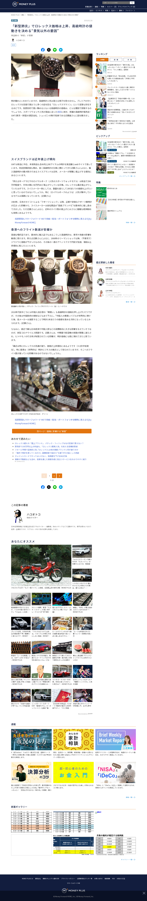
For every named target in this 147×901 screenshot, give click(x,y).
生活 (91, 10)
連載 (96, 6)
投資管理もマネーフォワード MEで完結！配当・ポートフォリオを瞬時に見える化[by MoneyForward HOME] (53, 220)
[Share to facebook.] (43, 50)
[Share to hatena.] (61, 50)
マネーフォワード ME (73, 883)
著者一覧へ (130, 302)
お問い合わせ (98, 878)
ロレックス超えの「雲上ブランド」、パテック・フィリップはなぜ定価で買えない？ (49, 443)
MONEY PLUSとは (27, 878)
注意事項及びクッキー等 (84, 878)
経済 (13, 45)
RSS (113, 878)
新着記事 (88, 6)
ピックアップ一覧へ (126, 176)
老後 (106, 10)
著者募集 (107, 878)
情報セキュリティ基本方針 (51, 878)
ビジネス (99, 10)
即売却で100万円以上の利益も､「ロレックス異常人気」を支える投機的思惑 (46, 446)
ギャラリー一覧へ (127, 859)
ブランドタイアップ (126, 6)
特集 (102, 6)
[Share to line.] (55, 50)
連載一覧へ (130, 797)
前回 (59, 111)
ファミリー (129, 10)
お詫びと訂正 (121, 878)
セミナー (111, 6)
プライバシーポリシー (68, 878)
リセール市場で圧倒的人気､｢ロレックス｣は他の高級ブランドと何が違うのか (46, 449)
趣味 (120, 10)
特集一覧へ (130, 222)
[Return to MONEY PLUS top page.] (24, 4)
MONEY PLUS (15, 15)
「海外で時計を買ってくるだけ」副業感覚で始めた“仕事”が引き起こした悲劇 (47, 452)
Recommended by (82, 714)
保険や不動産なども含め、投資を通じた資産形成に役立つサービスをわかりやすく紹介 (50, 459)
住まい (113, 10)
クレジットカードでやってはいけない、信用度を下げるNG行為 (41, 456)
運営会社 (38, 878)
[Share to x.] (49, 50)
